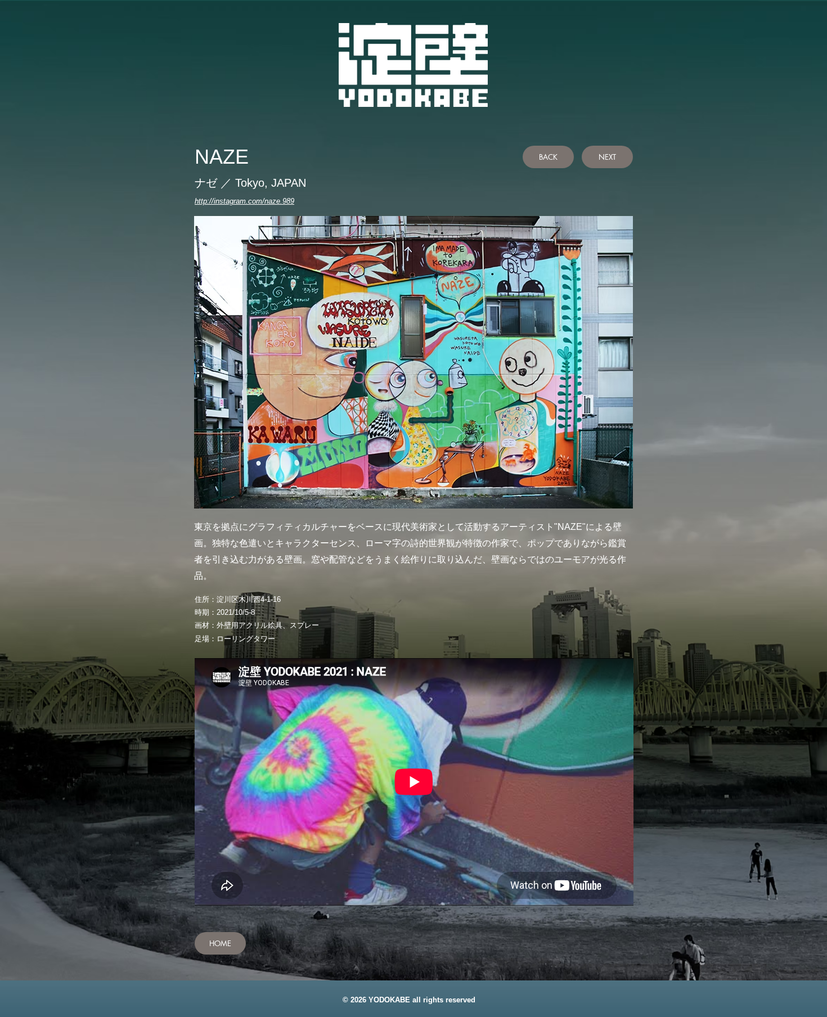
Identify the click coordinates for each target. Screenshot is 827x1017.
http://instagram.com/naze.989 (244, 201)
